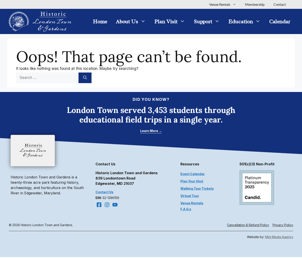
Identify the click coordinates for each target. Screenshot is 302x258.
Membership (255, 4)
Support (203, 21)
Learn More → (151, 131)
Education (241, 21)
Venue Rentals (219, 4)
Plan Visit (166, 21)
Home (100, 21)
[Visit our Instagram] (107, 204)
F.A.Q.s (185, 209)
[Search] (85, 78)
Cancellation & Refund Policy (248, 225)
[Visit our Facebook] (99, 204)
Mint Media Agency (279, 237)
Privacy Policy (283, 225)
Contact (279, 4)
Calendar (279, 21)
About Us (127, 21)
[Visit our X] (115, 204)
